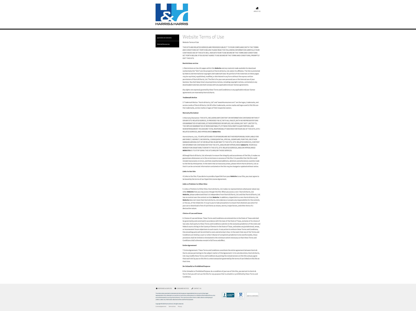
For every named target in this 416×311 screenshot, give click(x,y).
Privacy (180, 306)
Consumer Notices (182, 288)
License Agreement (161, 306)
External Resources (163, 44)
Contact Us (196, 288)
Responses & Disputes (164, 288)
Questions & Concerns (164, 38)
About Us (257, 9)
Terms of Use (172, 306)
